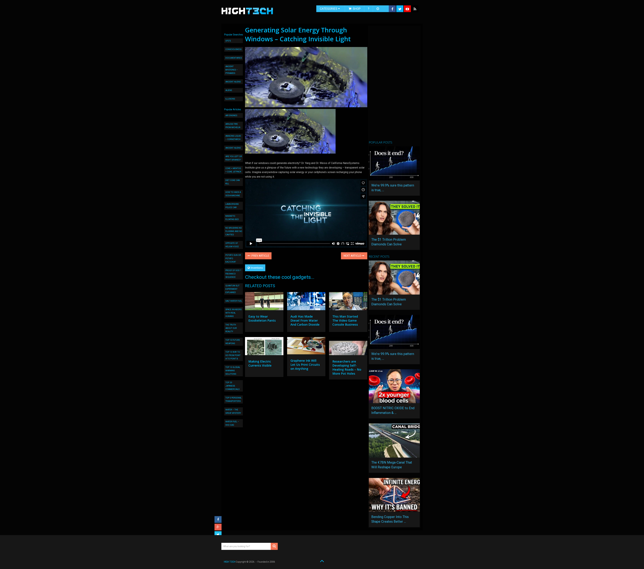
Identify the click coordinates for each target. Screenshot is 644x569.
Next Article (352, 255)
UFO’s (228, 41)
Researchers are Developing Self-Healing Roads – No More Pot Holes (346, 367)
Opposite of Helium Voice (232, 245)
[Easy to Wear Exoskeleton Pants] (264, 302)
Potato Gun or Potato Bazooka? (233, 258)
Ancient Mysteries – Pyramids (231, 69)
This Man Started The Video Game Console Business (345, 320)
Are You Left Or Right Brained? (233, 158)
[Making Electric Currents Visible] (264, 347)
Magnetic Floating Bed (232, 218)
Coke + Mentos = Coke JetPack (233, 170)
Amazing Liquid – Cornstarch (233, 137)
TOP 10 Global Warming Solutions (232, 370)
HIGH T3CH (229, 561)
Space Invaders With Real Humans (233, 312)
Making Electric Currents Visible (260, 363)
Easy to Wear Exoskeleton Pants (262, 318)
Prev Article (260, 255)
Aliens (228, 90)
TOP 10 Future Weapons (232, 342)
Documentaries (233, 58)
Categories (328, 8)
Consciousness (233, 49)
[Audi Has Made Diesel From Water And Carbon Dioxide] (306, 302)
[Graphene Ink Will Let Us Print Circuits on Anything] (306, 346)
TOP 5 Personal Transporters (233, 399)
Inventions (257, 267)
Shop (356, 8)
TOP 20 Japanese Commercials (232, 385)
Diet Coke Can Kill (232, 182)
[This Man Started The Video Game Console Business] (348, 302)
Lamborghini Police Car (232, 206)
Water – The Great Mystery (233, 411)
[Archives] (378, 8)
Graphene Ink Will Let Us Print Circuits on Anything (305, 365)
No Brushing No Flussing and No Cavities (233, 231)
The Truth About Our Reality (231, 328)
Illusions (230, 99)
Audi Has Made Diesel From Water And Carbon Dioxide (304, 320)
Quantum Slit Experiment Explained (232, 289)
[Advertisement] (394, 84)
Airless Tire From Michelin (232, 126)
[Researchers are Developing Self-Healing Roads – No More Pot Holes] (348, 347)
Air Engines (231, 115)
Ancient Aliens (233, 82)
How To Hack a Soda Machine (233, 194)
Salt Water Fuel (233, 301)
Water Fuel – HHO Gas (232, 423)
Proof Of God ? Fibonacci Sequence (233, 273)
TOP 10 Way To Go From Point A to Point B (232, 355)
